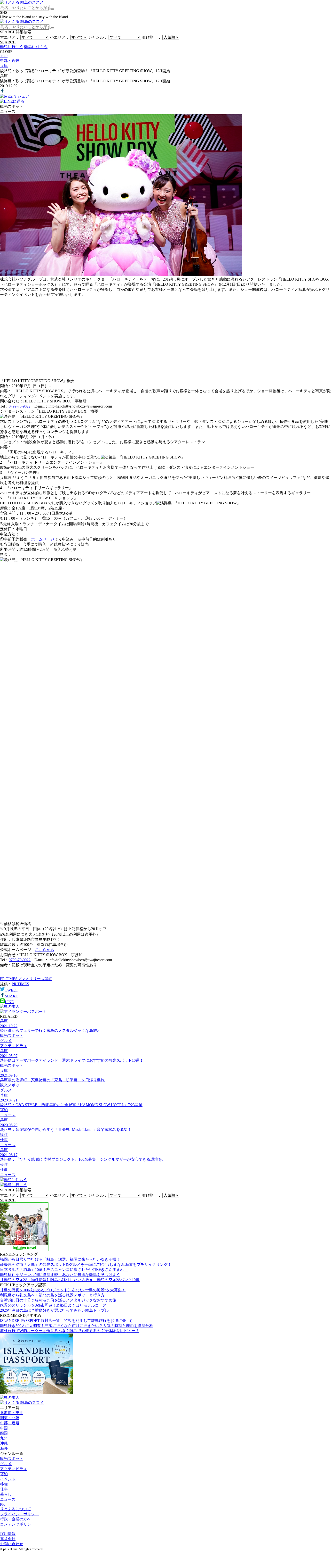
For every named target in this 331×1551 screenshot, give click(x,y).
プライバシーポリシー (19, 1514)
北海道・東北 (11, 1413)
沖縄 (4, 1443)
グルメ (6, 1464)
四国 (4, 1433)
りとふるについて (15, 1509)
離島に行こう (11, 47)
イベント (8, 1479)
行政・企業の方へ (15, 1519)
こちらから (44, 950)
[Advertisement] (165, 336)
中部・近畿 (9, 1423)
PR (2, 1504)
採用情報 (8, 1534)
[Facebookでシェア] (2, 92)
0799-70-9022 (20, 406)
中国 (4, 1428)
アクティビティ (13, 1469)
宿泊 (4, 1474)
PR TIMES (20, 984)
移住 (4, 1484)
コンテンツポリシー (17, 1524)
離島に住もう (35, 47)
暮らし (6, 1494)
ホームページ (42, 539)
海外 (4, 1448)
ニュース (8, 1499)
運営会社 (8, 1539)
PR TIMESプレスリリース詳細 (26, 979)
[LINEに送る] (12, 101)
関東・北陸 (9, 1418)
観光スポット (11, 1459)
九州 (4, 1438)
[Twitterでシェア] (14, 96)
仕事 (4, 1489)
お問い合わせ (11, 1544)
